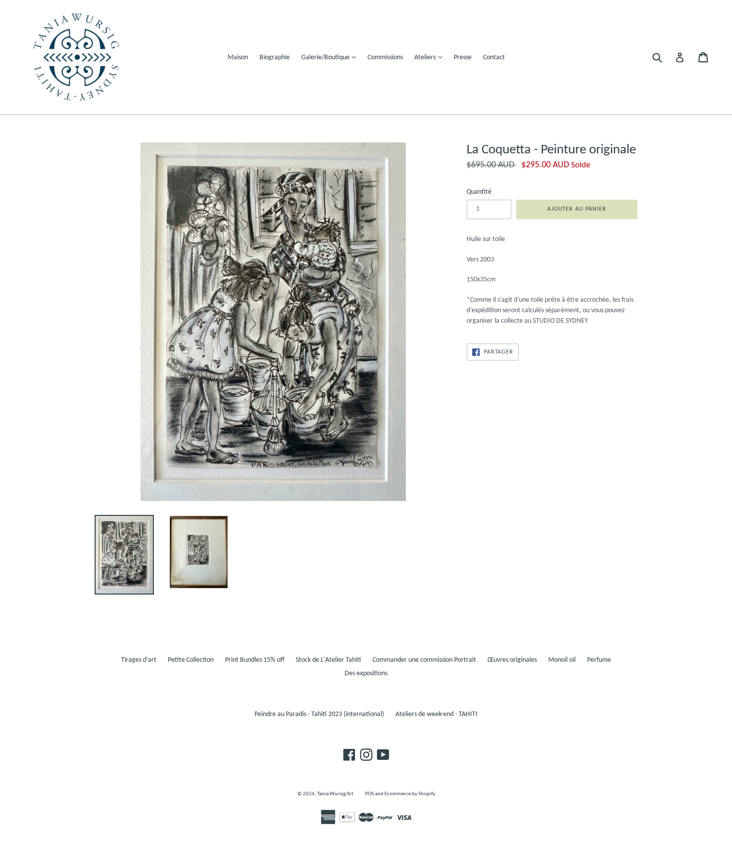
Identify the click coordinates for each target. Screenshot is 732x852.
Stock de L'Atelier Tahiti (328, 660)
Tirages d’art (138, 660)
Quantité (479, 192)
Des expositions (366, 673)
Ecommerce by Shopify (409, 794)
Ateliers (430, 57)
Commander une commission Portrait (424, 660)
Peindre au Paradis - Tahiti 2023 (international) (319, 714)
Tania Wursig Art (335, 794)
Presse (463, 57)
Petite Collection (191, 660)
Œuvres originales (512, 660)
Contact (494, 57)
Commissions (385, 57)
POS (369, 794)
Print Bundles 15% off (254, 660)
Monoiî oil (562, 660)
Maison (238, 57)
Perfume (599, 660)
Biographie (274, 57)
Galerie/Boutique (331, 57)
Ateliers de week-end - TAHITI (436, 714)
